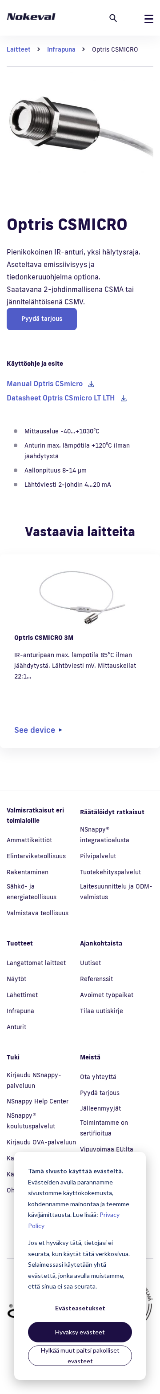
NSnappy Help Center (37, 1101)
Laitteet (19, 49)
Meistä (90, 1057)
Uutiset (90, 963)
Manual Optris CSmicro (45, 383)
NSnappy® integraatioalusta (104, 834)
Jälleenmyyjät (100, 1108)
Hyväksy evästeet (80, 1332)
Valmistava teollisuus (37, 913)
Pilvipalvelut (98, 856)
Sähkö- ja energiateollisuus (31, 891)
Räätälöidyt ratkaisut (112, 812)
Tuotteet (20, 943)
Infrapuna (61, 49)
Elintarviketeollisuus (36, 856)
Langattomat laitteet (36, 963)
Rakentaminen (27, 872)
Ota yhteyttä (98, 1077)
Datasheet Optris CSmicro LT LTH (61, 397)
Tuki (13, 1057)
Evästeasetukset (80, 1308)
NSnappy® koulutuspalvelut (31, 1120)
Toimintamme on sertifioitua (104, 1128)
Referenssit (96, 979)
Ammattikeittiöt (29, 840)
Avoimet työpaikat (106, 995)
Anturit (16, 1027)
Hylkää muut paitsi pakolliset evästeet (80, 1355)
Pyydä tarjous (41, 319)
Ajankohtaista (101, 943)
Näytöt (16, 979)
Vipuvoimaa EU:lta (106, 1149)
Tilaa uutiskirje (101, 1011)
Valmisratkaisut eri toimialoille (35, 815)
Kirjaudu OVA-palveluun (41, 1142)
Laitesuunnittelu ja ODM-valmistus (116, 891)
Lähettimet (22, 995)
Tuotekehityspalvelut (110, 872)
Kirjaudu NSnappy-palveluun (34, 1080)
